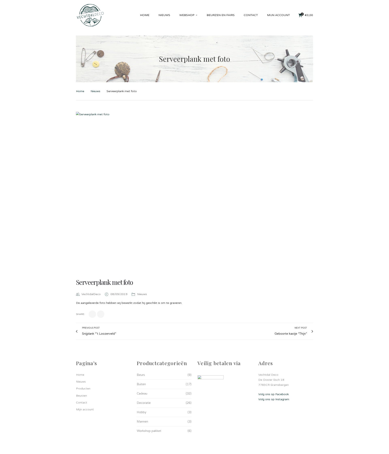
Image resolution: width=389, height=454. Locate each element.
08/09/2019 (119, 294)
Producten (83, 388)
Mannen (142, 421)
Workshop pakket (149, 431)
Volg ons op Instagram (273, 399)
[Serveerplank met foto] (194, 191)
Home (80, 91)
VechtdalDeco (91, 294)
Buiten (141, 384)
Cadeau (142, 393)
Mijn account (85, 409)
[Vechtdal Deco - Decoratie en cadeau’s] (90, 15)
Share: (80, 314)
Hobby (141, 412)
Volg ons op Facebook (273, 394)
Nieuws (95, 91)
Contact (81, 402)
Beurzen (81, 395)
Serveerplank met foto (104, 282)
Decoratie (144, 403)
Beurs (141, 375)
